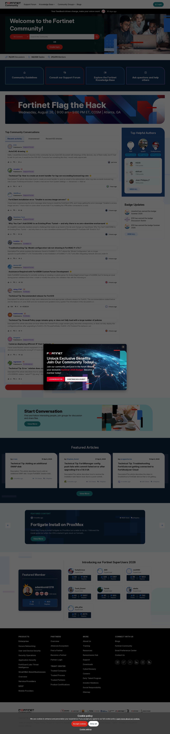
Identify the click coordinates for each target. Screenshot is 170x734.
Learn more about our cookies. (128, 719)
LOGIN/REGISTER (55, 379)
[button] (85, 729)
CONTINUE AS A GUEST (76, 379)
